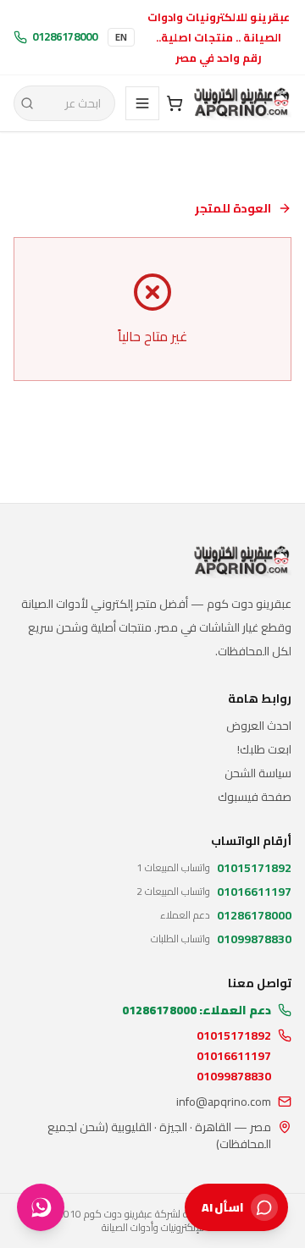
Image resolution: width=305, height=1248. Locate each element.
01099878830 (234, 1076)
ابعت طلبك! (264, 749)
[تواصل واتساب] (40, 1207)
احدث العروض (258, 726)
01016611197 (234, 1055)
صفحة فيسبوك (254, 797)
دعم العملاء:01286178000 (196, 1010)
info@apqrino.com (223, 1101)
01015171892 (234, 1035)
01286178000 (64, 37)
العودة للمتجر (233, 208)
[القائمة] (142, 103)
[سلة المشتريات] (174, 103)
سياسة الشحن (258, 773)
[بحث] (26, 103)
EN (121, 37)
